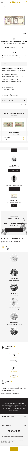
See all (14, 150)
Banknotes (8, 6)
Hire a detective (14, 189)
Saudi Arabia (14, 6)
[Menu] (10, 246)
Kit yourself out (14, 170)
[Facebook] (9, 430)
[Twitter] (11, 430)
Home (3, 6)
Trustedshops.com (16, 241)
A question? (23, 104)
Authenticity (3, 104)
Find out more (14, 230)
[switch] (8, 249)
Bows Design (8, 442)
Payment (17, 104)
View (14, 205)
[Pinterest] (14, 430)
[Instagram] (16, 430)
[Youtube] (19, 430)
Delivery (10, 104)
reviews (5, 242)
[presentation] (3, 33)
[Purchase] (23, 138)
